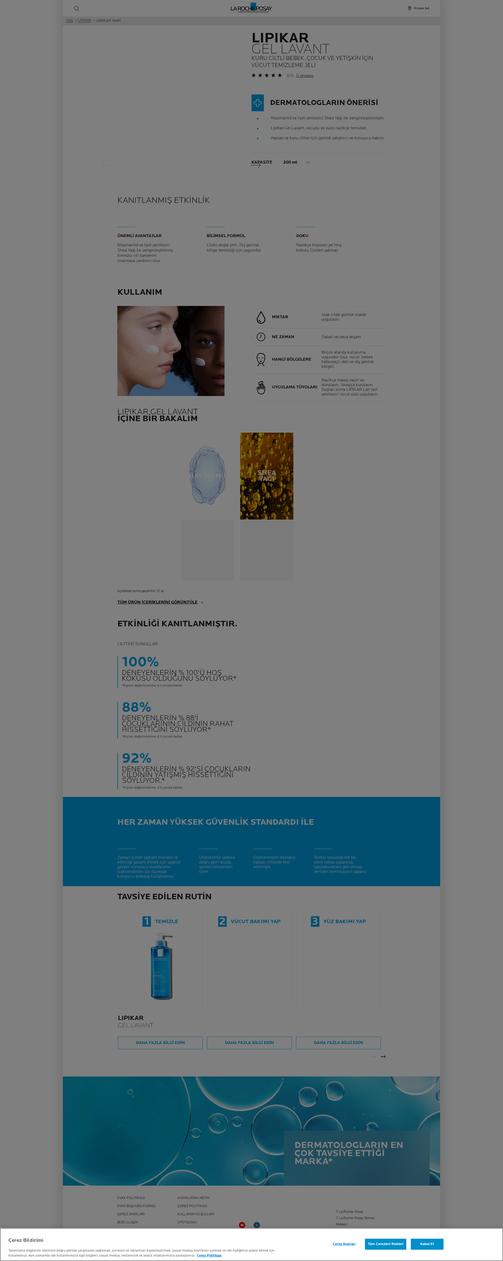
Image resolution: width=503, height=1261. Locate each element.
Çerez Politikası (209, 1255)
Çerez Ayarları (344, 1244)
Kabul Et (427, 1244)
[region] (251, 1244)
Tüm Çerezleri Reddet (385, 1244)
